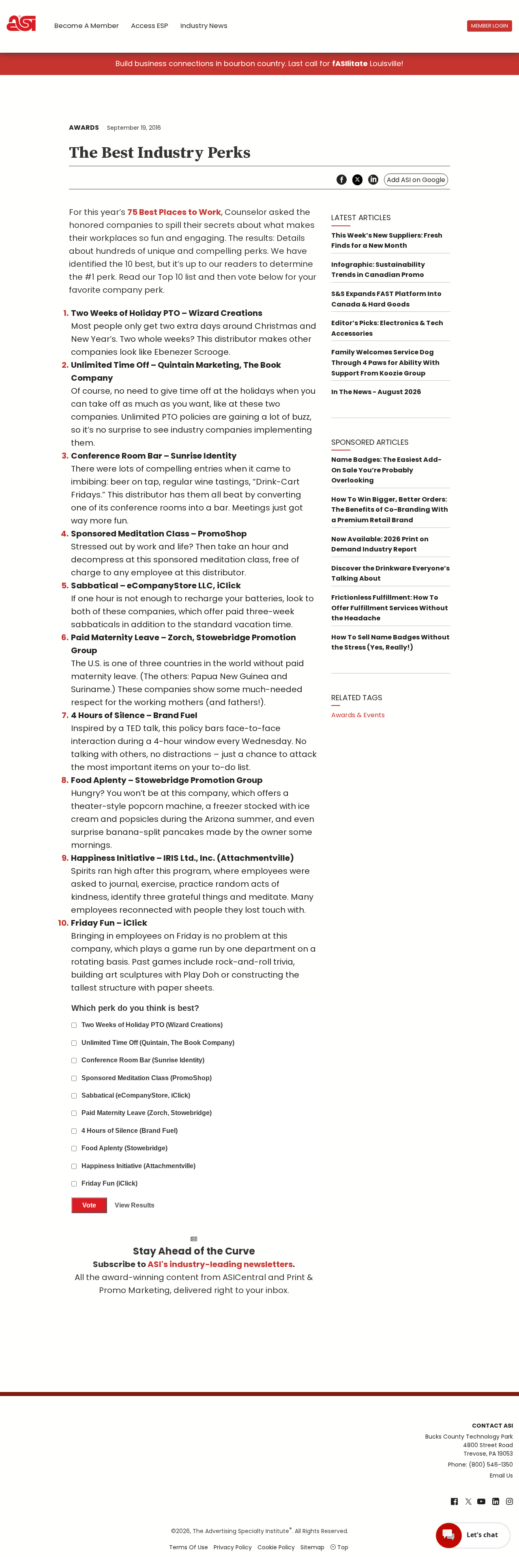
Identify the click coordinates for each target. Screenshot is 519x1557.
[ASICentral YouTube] (481, 1502)
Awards (84, 127)
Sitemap (312, 1547)
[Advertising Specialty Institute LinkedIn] (495, 1502)
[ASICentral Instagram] (509, 1502)
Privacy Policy (233, 1547)
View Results (134, 1205)
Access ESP (149, 25)
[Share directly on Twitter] (357, 179)
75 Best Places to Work (174, 212)
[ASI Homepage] (21, 16)
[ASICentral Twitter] (468, 1502)
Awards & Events (358, 715)
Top (342, 1547)
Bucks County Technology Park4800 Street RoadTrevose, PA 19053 (469, 1445)
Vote (89, 1205)
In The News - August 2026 (376, 392)
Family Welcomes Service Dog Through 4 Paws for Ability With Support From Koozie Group (385, 362)
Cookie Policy (276, 1547)
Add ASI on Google (416, 179)
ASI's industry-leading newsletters (220, 1264)
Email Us (501, 1475)
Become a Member (86, 25)
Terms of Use (188, 1547)
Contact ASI (492, 1426)
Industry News (203, 25)
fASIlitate (350, 63)
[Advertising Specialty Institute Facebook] (454, 1502)
